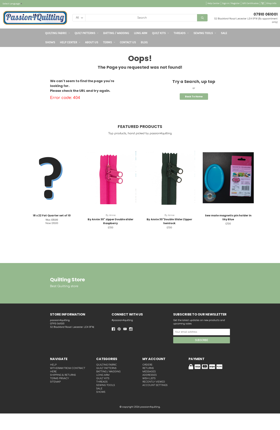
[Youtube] (125, 329)
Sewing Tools (203, 33)
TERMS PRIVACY (59, 378)
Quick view (51, 174)
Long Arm (140, 33)
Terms (107, 42)
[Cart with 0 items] (262, 3)
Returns (148, 368)
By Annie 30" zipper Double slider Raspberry (110, 221)
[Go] (202, 17)
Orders (147, 365)
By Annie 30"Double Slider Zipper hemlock (169, 221)
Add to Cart (54, 182)
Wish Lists (149, 378)
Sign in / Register (231, 3)
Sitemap (55, 382)
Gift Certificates (250, 3)
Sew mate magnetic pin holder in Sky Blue (228, 217)
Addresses (149, 375)
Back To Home (194, 96)
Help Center (213, 3)
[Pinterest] (119, 329)
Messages (149, 371)
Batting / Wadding (116, 33)
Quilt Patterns (85, 33)
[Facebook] (113, 329)
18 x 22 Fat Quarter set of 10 (52, 215)
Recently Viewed (153, 382)
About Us (91, 42)
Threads (180, 33)
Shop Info (271, 3)
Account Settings (155, 385)
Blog (144, 42)
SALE (224, 33)
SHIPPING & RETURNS (63, 375)
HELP (53, 365)
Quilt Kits (159, 33)
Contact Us (128, 42)
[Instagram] (131, 329)
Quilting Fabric (56, 33)
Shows (50, 42)
